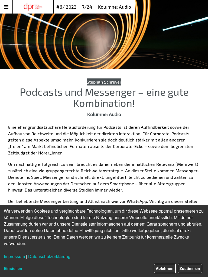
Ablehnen (165, 268)
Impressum (14, 256)
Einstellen (13, 268)
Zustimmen (190, 268)
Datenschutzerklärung (49, 256)
